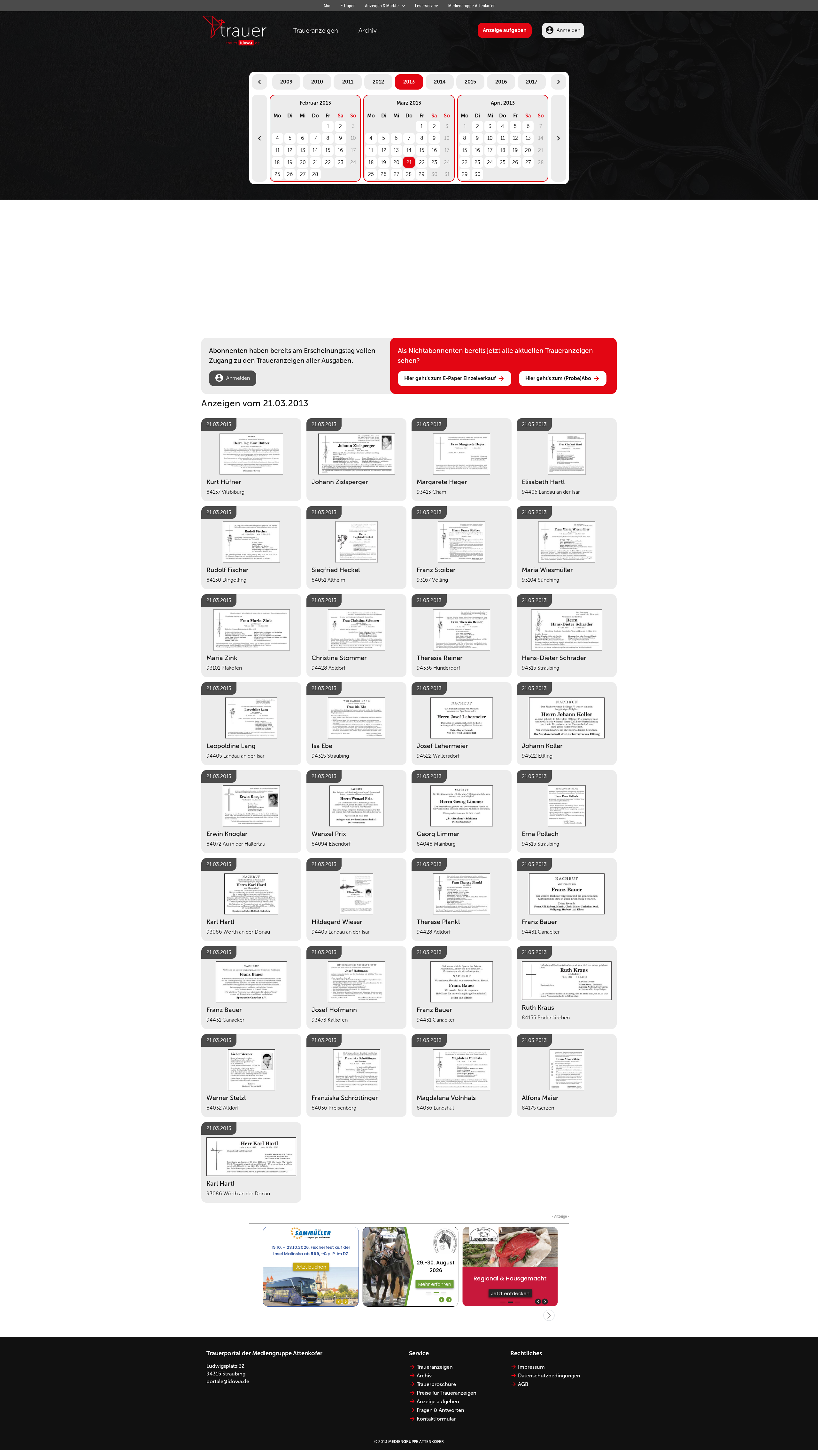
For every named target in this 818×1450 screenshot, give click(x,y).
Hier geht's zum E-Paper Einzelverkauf (450, 378)
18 (277, 162)
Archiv (368, 30)
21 (315, 162)
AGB (523, 1384)
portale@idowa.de (227, 1381)
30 (478, 174)
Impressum (531, 1367)
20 (303, 162)
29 (422, 174)
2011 (347, 81)
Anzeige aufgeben (505, 30)
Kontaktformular (436, 1419)
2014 (440, 81)
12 (289, 150)
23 (340, 162)
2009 (286, 81)
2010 (317, 81)
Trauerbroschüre (436, 1384)
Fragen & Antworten (440, 1410)
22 (328, 162)
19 (290, 162)
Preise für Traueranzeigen (446, 1393)
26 (290, 174)
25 (277, 174)
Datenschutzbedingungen (549, 1375)
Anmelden (568, 30)
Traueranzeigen (315, 30)
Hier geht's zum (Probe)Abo (558, 378)
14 (315, 150)
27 (302, 174)
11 (277, 150)
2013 (409, 81)
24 (490, 162)
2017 (531, 81)
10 (490, 138)
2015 (470, 81)
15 (327, 150)
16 (340, 150)
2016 (501, 81)
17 (490, 150)
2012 (378, 81)
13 (302, 150)
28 (315, 174)
